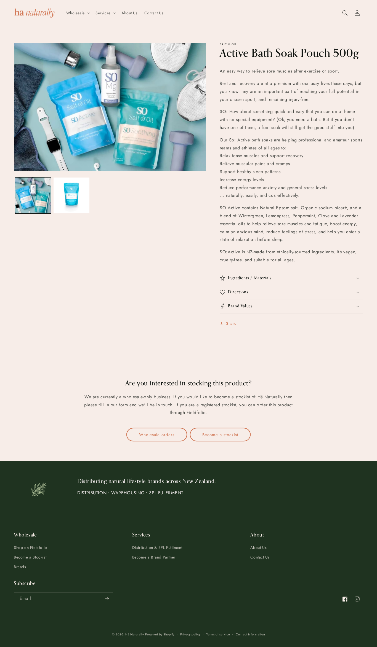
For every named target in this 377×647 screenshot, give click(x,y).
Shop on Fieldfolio (30, 547)
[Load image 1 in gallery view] (33, 195)
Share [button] (231, 323)
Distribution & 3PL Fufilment (157, 547)
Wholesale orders (156, 435)
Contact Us (260, 557)
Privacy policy (190, 634)
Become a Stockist (30, 557)
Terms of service (218, 634)
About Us (258, 547)
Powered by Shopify (159, 634)
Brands (20, 567)
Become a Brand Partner (154, 557)
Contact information (250, 634)
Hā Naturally (134, 634)
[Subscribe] (107, 598)
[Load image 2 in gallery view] (71, 195)
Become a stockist (220, 435)
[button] (77, 13)
